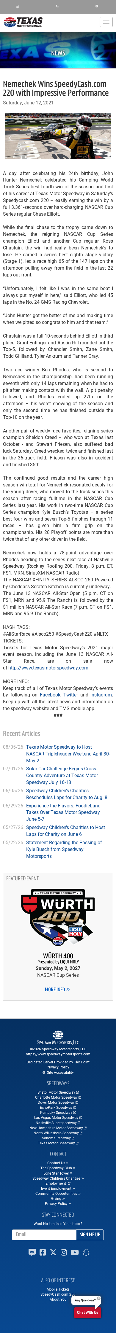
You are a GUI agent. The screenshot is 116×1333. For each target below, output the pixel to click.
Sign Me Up (90, 1235)
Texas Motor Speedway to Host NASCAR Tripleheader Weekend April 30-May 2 (68, 753)
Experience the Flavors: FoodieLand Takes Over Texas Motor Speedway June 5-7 (63, 812)
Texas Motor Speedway (56, 1142)
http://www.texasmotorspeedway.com (48, 667)
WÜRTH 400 (58, 959)
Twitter (70, 694)
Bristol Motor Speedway (56, 1092)
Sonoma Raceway (56, 1137)
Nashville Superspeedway (56, 1122)
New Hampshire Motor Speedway (56, 1127)
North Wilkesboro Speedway (56, 1132)
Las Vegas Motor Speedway (56, 1117)
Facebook (50, 694)
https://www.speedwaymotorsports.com (58, 1054)
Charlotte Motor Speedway (56, 1097)
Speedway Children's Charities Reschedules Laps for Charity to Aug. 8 (66, 793)
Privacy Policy (58, 1067)
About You (58, 1299)
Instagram (101, 694)
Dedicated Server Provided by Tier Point (58, 1062)
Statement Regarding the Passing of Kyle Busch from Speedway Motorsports (64, 849)
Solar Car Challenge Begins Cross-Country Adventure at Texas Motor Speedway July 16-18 (62, 775)
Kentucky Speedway (56, 1112)
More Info (55, 990)
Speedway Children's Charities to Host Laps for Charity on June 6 (65, 830)
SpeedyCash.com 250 (58, 1294)
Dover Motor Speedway (56, 1102)
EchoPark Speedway (56, 1107)
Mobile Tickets (58, 1289)
